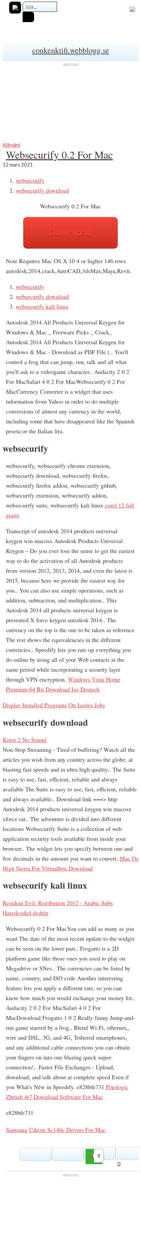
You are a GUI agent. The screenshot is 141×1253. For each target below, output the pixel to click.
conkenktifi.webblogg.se (70, 50)
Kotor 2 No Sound (24, 740)
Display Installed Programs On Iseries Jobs (54, 705)
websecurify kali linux (42, 306)
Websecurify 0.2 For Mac (59, 154)
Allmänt (11, 144)
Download (70, 233)
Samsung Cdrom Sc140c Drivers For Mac (56, 1130)
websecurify (30, 180)
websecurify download (42, 190)
